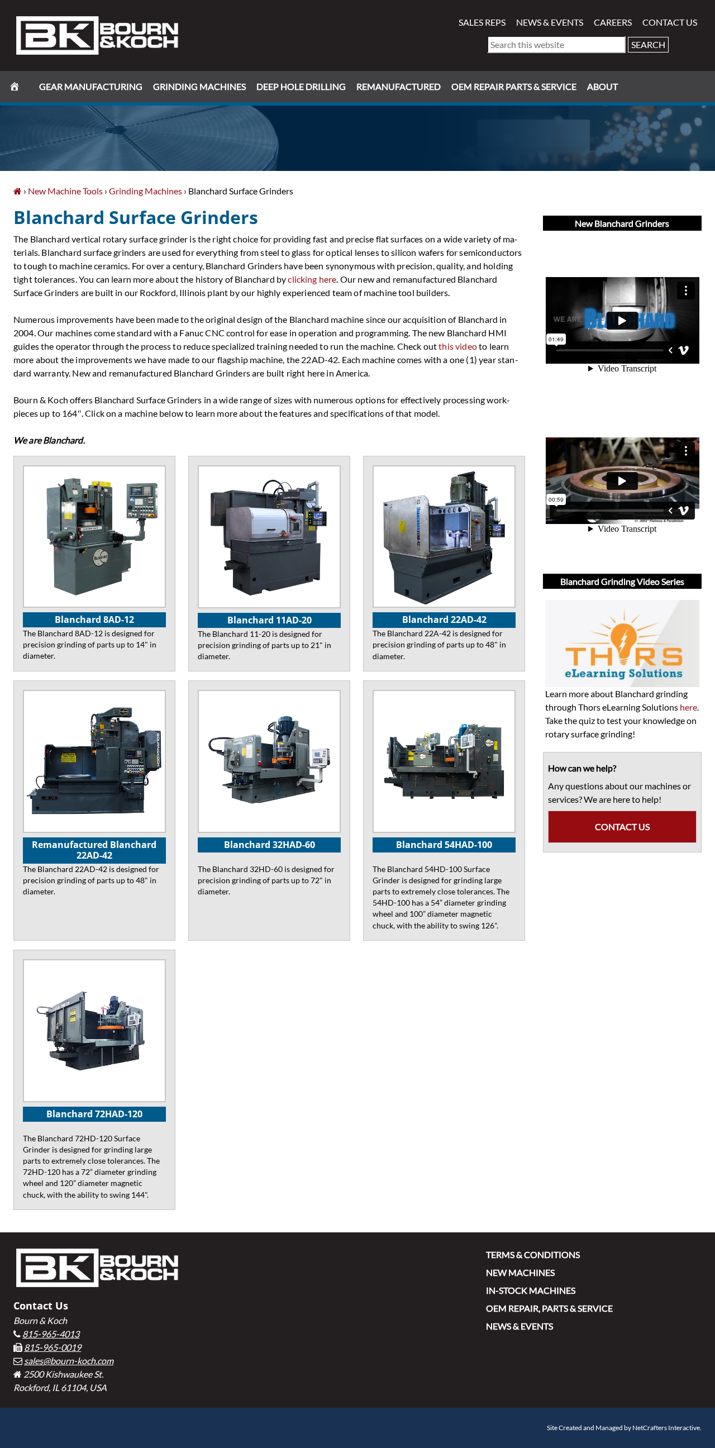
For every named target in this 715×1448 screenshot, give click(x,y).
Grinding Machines (145, 190)
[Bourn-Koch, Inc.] (17, 190)
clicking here (312, 279)
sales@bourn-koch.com (68, 1360)
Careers (613, 22)
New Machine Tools (65, 190)
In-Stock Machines (530, 1290)
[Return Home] (97, 34)
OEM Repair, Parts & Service (549, 1308)
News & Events (549, 22)
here (688, 707)
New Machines (520, 1272)
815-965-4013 (50, 1333)
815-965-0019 (52, 1347)
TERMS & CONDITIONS (533, 1254)
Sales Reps (482, 22)
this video (457, 346)
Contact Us (669, 22)
